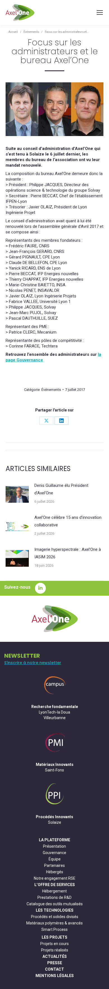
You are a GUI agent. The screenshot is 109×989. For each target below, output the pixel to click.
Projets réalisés (54, 950)
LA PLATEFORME (54, 840)
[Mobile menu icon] (99, 12)
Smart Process (54, 929)
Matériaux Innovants (55, 764)
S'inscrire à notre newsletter (32, 662)
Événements (51, 390)
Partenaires (54, 865)
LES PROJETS (54, 937)
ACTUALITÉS (54, 956)
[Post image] (17, 494)
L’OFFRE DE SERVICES (54, 884)
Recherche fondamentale (54, 706)
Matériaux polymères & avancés (54, 923)
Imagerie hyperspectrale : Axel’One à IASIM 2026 (67, 553)
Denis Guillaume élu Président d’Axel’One (61, 489)
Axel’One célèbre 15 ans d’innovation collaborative (67, 521)
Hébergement (54, 891)
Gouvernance (54, 852)
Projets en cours (54, 943)
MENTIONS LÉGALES (54, 975)
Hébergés (54, 872)
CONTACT (54, 969)
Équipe (55, 859)
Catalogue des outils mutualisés (55, 904)
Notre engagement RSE (54, 878)
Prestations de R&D (54, 897)
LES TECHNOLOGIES (55, 910)
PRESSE (54, 963)
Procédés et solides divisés (54, 916)
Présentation (54, 846)
